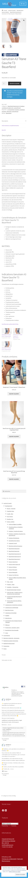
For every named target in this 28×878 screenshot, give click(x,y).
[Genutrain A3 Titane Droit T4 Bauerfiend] (7, 344)
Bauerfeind (8, 113)
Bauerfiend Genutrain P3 (15, 556)
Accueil (5, 10)
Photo (5, 771)
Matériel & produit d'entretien (11, 641)
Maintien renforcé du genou (15, 546)
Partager (4, 740)
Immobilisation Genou (14, 540)
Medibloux (8, 699)
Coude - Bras (10, 514)
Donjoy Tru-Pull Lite (13, 575)
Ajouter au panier (14, 83)
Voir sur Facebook (5, 738)
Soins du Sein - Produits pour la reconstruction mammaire (14, 593)
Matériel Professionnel (9, 643)
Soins (6, 633)
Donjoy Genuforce (13, 562)
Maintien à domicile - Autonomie (11, 638)
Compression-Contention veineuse (13, 605)
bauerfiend (11, 109)
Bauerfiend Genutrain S (14, 559)
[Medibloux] (6, 688)
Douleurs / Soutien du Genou (16, 531)
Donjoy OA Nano (13, 567)
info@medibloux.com (7, 845)
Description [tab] (5, 121)
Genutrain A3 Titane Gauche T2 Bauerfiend (17, 336)
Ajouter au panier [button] (14, 393)
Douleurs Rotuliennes (14, 538)
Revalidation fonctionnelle (11, 630)
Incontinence (7, 635)
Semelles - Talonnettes (12, 587)
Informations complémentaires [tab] (10, 125)
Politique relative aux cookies (14, 871)
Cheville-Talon (10, 511)
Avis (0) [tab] (4, 130)
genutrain (9, 111)
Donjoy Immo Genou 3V (14, 564)
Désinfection (8, 618)
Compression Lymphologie (11, 607)
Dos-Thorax (10, 516)
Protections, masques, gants (12, 627)
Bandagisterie (20, 10)
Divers (5, 648)
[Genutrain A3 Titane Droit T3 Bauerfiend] (7, 331)
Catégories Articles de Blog (9, 795)
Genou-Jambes (5, 12)
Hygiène (7, 615)
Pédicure (7, 625)
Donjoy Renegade (13, 572)
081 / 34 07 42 (5, 843)
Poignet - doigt (10, 584)
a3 (8, 109)
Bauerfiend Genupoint (14, 548)
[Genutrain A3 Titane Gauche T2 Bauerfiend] (18, 331)
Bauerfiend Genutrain (14, 551)
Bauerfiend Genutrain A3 (15, 12)
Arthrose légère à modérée (15, 524)
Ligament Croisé (13, 543)
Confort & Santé (12, 10)
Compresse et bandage (10, 613)
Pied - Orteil (10, 582)
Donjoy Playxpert (13, 569)
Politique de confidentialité (9, 859)
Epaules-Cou (10, 519)
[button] (24, 20)
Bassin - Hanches (11, 508)
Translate (13, 826)
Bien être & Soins (9, 610)
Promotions (6, 646)
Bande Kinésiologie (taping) (14, 589)
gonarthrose (15, 111)
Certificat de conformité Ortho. (10, 324)
